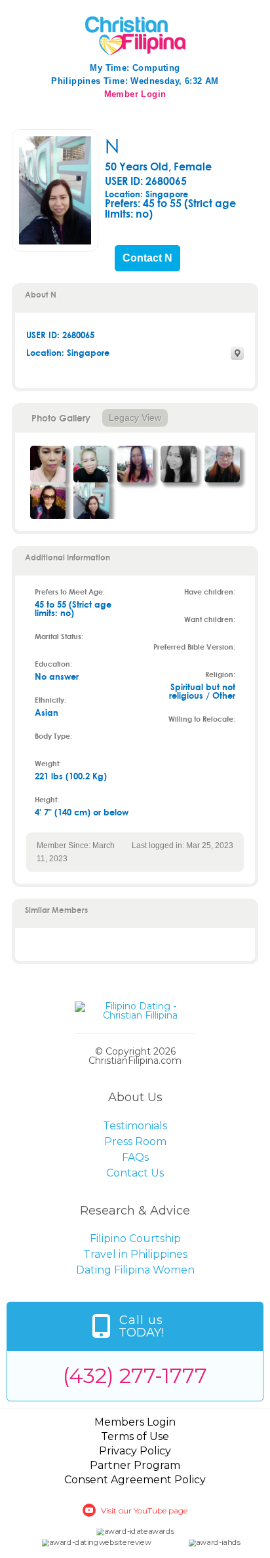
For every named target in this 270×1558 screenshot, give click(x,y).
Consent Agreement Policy (135, 1479)
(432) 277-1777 (135, 1375)
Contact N (147, 258)
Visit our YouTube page (144, 1510)
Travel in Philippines (135, 1254)
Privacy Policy (135, 1451)
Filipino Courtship (135, 1238)
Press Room (135, 1141)
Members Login (135, 1422)
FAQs (135, 1157)
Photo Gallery (60, 418)
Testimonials (135, 1126)
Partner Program (135, 1465)
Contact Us (135, 1173)
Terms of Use (135, 1436)
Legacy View (135, 417)
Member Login (135, 94)
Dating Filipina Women (135, 1270)
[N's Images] (48, 464)
